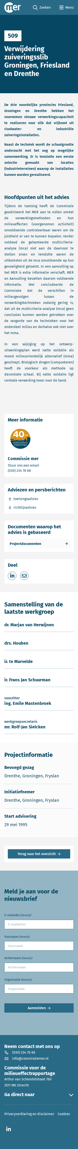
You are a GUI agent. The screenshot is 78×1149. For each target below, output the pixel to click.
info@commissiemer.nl (30, 1058)
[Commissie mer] (12, 7)
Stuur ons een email (39, 465)
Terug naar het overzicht (37, 854)
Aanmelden (37, 1008)
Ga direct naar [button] (19, 1094)
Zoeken (42, 7)
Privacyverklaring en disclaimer (29, 1114)
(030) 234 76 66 (34, 470)
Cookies (64, 1114)
